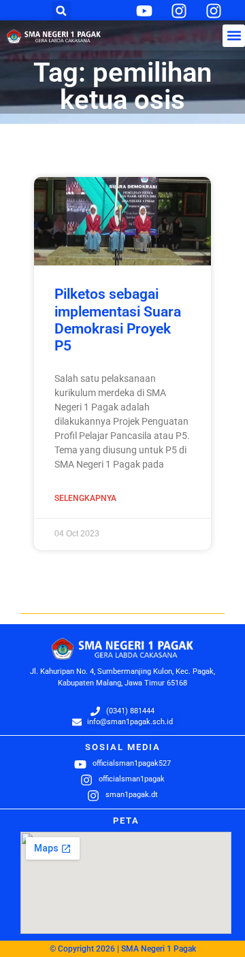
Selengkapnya (85, 498)
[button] (61, 10)
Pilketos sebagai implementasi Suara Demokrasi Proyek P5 (117, 320)
